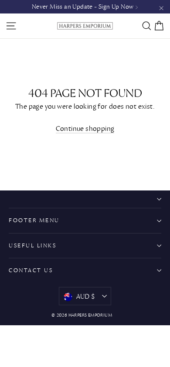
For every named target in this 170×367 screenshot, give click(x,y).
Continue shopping (85, 128)
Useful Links (32, 245)
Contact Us (31, 270)
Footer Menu (34, 220)
